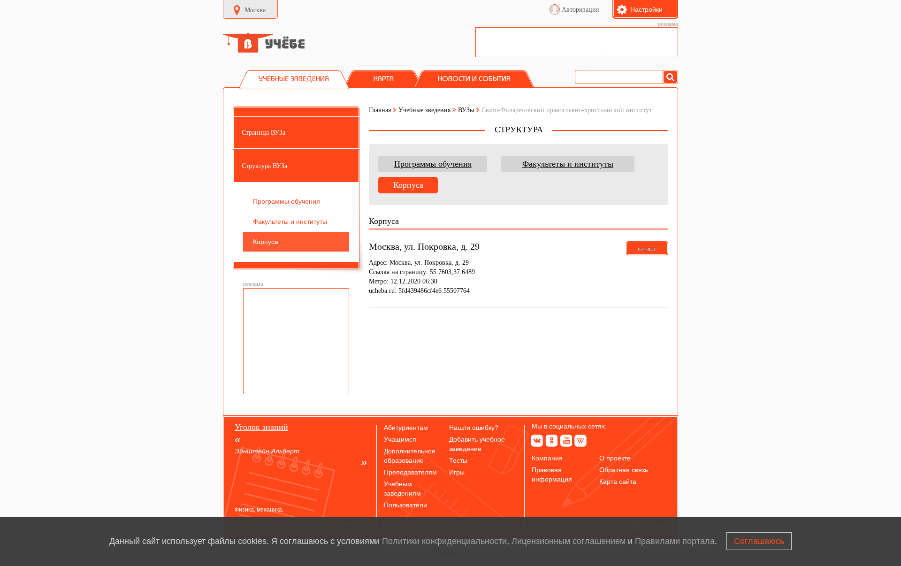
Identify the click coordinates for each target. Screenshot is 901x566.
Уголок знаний (261, 427)
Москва (255, 10)
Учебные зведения (424, 110)
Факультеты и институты (567, 163)
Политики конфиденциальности (444, 541)
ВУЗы (466, 110)
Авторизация (580, 9)
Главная (380, 110)
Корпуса (408, 185)
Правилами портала (675, 541)
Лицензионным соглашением (569, 541)
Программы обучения (433, 163)
